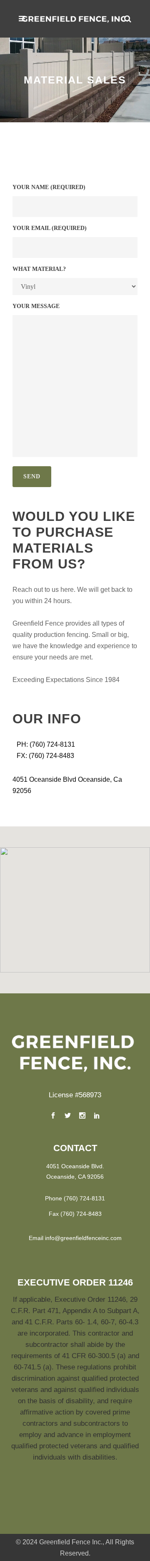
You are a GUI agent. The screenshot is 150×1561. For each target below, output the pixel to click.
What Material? (39, 269)
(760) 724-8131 (84, 1198)
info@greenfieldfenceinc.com (83, 1238)
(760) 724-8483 (81, 1213)
